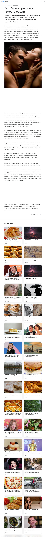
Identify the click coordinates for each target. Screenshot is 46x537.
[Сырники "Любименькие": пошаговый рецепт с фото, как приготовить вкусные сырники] (13, 236)
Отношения (15, 5)
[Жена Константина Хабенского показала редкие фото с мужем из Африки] (33, 525)
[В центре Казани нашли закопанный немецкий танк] (33, 313)
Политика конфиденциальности (35, 536)
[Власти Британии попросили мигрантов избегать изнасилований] (33, 351)
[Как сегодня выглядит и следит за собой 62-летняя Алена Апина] (13, 428)
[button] (23, 65)
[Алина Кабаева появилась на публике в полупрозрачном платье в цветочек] (13, 351)
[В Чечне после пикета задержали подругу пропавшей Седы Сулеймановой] (13, 293)
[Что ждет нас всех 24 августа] (33, 274)
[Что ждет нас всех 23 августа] (33, 236)
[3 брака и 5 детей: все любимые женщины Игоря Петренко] (33, 332)
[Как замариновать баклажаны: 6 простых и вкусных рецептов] (13, 525)
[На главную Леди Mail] (6, 1)
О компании (7, 536)
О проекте (16, 536)
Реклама (11, 536)
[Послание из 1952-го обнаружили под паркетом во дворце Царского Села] (33, 255)
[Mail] (4, 1)
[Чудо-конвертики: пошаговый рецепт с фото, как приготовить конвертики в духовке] (13, 255)
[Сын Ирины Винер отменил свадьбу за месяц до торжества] (13, 467)
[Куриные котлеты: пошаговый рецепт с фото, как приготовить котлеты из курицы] (13, 506)
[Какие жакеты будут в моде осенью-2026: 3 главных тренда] (33, 467)
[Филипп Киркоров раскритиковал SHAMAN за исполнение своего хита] (33, 448)
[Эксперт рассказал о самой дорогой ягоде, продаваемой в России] (33, 428)
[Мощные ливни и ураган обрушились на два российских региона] (33, 486)
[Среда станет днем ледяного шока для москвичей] (33, 409)
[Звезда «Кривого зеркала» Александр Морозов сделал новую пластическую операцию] (13, 274)
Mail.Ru (2, 536)
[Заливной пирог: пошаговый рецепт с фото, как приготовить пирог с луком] (33, 371)
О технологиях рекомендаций (24, 536)
